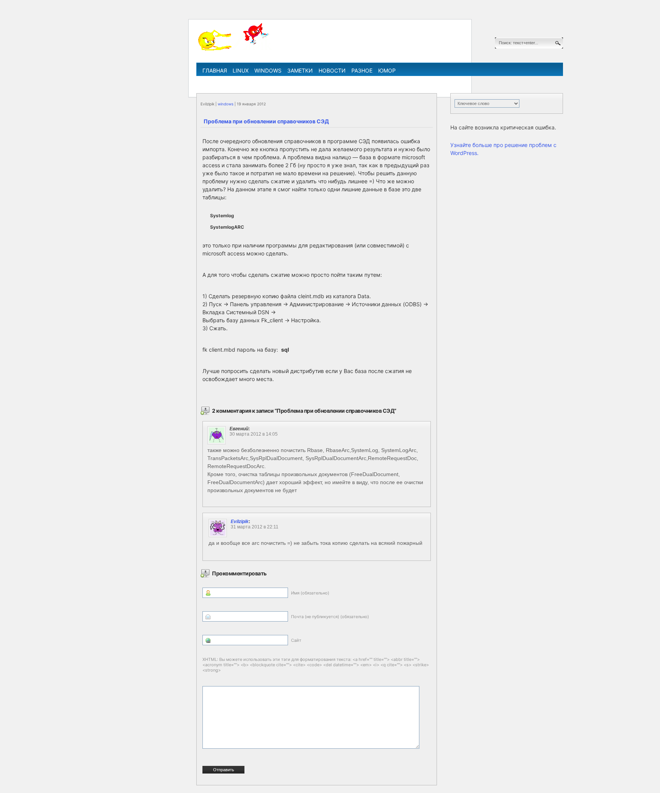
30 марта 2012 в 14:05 (254, 434)
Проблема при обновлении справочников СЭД (266, 121)
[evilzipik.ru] (234, 49)
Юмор (387, 70)
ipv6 (363, 81)
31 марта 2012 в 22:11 (254, 527)
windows (267, 70)
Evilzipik (240, 521)
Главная (214, 70)
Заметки (300, 70)
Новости (332, 70)
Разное (361, 70)
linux (241, 70)
